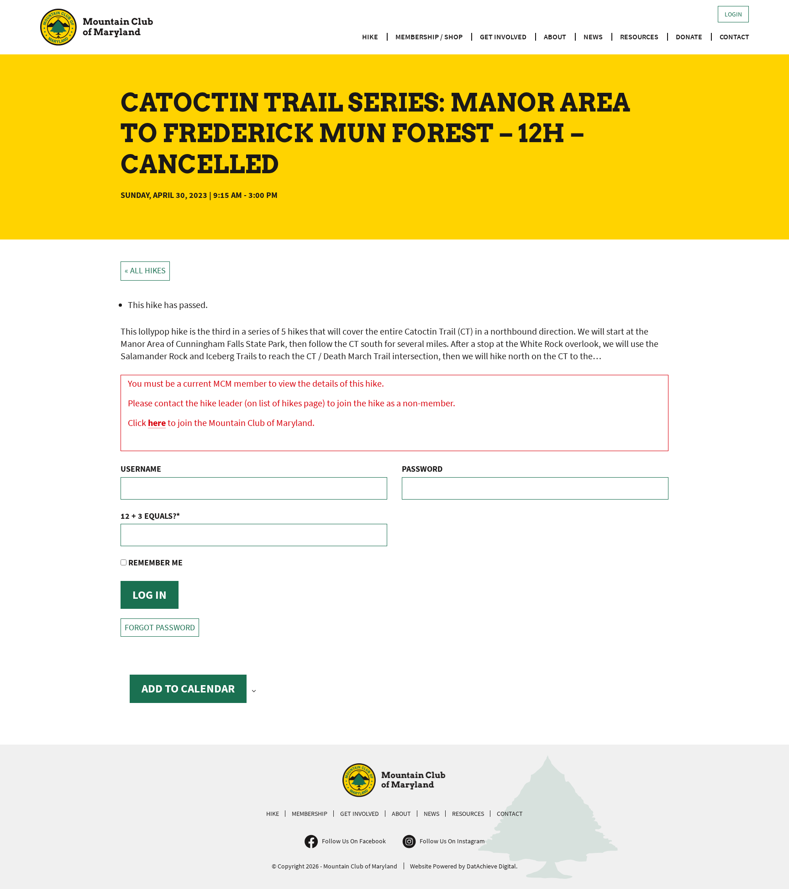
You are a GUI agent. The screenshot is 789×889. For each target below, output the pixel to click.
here (157, 422)
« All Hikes (145, 271)
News (593, 36)
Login (733, 14)
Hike (370, 36)
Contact (734, 36)
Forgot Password (160, 628)
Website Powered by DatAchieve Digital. (463, 866)
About (555, 36)
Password (422, 468)
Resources (639, 36)
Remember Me (154, 562)
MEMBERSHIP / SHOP (429, 36)
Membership (309, 813)
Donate (689, 36)
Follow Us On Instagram (452, 841)
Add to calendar (188, 688)
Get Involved (503, 36)
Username (141, 468)
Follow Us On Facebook (354, 841)
